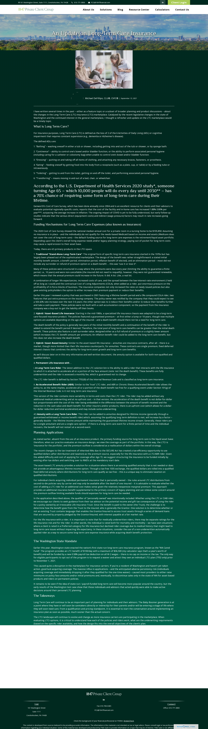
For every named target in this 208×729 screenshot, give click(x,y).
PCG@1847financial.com (100, 2)
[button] (88, 9)
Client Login (179, 2)
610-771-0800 (79, 2)
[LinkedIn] (162, 2)
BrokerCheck (129, 721)
